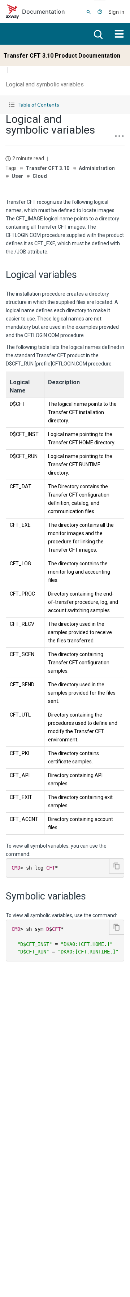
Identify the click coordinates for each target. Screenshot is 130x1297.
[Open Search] (88, 11)
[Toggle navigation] (119, 33)
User (17, 176)
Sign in (116, 12)
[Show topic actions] (119, 136)
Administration (97, 168)
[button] (65, 104)
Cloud (39, 176)
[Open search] (97, 33)
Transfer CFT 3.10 (47, 168)
